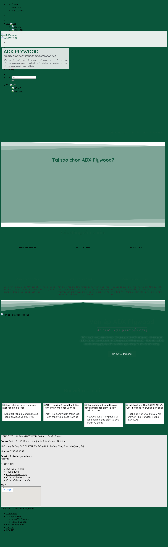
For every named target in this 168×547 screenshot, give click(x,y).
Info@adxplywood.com (20, 456)
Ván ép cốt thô (27, 279)
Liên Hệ (10, 530)
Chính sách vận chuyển (18, 480)
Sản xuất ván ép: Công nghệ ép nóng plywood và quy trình (21, 415)
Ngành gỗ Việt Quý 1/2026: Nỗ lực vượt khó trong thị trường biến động (144, 416)
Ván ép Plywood (14, 516)
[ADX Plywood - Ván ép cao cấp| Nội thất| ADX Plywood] (9, 36)
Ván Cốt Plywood (20, 519)
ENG (20, 30)
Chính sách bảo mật (16, 474)
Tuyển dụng (12, 471)
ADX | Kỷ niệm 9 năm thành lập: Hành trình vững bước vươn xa (63, 415)
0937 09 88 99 (17, 451)
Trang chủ (11, 513)
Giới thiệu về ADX (15, 469)
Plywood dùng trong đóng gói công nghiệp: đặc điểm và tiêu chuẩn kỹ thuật (102, 419)
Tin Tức (10, 527)
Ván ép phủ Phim (135, 279)
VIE (8, 23)
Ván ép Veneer (81, 279)
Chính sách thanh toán (18, 477)
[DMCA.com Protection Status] (5, 459)
